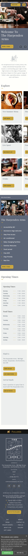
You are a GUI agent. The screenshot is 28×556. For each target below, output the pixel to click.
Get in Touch (8, 391)
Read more (10, 548)
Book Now (14, 4)
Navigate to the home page (5, 5)
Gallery (20, 527)
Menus (20, 519)
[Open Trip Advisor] (19, 486)
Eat (7, 519)
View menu (7, 118)
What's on (7, 527)
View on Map (8, 368)
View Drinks (7, 185)
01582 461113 (14, 477)
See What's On (8, 152)
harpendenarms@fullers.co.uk (14, 481)
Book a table (6, 266)
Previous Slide (20, 46)
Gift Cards (7, 530)
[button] (14, 550)
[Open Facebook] (9, 486)
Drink (8, 522)
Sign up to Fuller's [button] (14, 512)
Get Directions (9, 374)
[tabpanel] (14, 233)
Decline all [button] (20, 552)
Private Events (7, 525)
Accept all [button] (7, 552)
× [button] (26, 536)
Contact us (20, 522)
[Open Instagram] (14, 486)
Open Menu (24, 4)
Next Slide (25, 46)
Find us (20, 525)
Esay (14, 472)
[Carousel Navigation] (23, 46)
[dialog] (14, 545)
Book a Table (15, 46)
